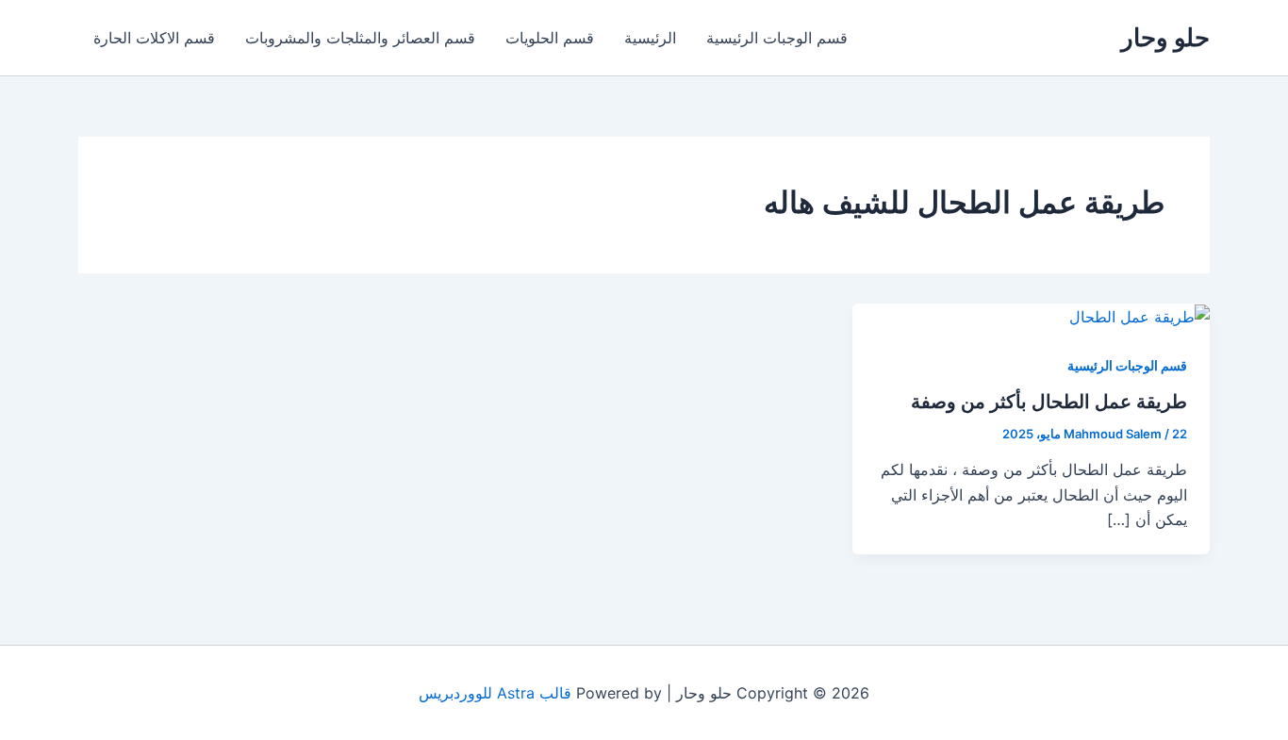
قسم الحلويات (549, 37)
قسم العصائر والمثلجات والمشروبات (360, 37)
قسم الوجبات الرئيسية (777, 37)
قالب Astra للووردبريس (495, 692)
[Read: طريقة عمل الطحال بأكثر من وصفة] (1139, 315)
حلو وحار (1165, 37)
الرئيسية (650, 37)
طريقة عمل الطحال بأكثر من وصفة (1049, 401)
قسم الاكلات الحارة (154, 37)
